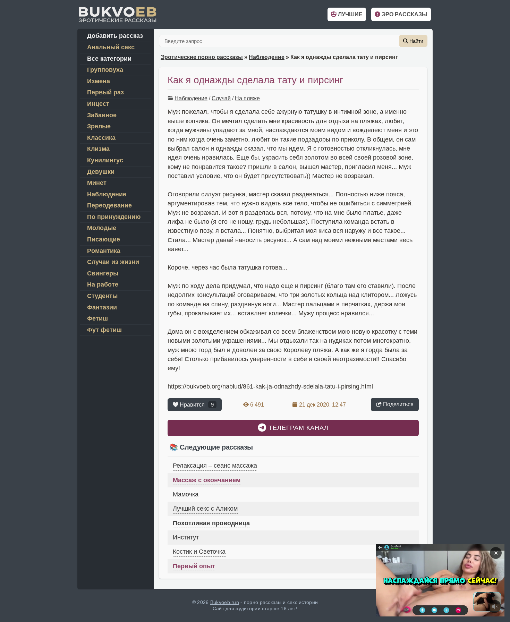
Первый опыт (194, 566)
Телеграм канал (297, 427)
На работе (102, 284)
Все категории (109, 58)
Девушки (100, 171)
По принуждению (114, 216)
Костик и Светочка (199, 551)
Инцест (98, 103)
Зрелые (99, 126)
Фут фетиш (104, 329)
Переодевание (109, 205)
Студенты (102, 295)
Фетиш (97, 318)
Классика (101, 137)
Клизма (98, 148)
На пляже (247, 98)
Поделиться (398, 404)
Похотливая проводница (211, 523)
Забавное (102, 115)
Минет (97, 182)
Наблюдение (266, 57)
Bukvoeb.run (224, 602)
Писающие (103, 239)
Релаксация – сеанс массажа (215, 465)
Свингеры (102, 273)
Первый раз (105, 92)
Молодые (101, 227)
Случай (221, 98)
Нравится (196, 405)
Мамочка (185, 494)
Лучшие (350, 14)
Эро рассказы (403, 14)
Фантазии (102, 307)
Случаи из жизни (113, 261)
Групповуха (105, 69)
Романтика (103, 250)
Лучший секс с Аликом (205, 508)
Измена (98, 81)
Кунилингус (105, 160)
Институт (186, 537)
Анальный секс (111, 47)
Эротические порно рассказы (202, 57)
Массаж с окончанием (206, 480)
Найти (415, 41)
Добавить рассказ (115, 35)
